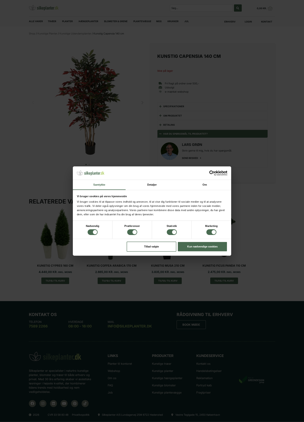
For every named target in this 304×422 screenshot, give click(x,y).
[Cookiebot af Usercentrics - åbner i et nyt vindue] (212, 173)
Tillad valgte (151, 246)
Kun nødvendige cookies (202, 246)
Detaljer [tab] (152, 184)
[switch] (132, 232)
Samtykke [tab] (99, 184)
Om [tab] (204, 184)
